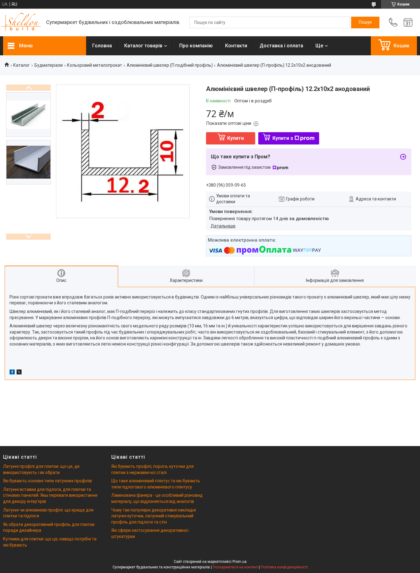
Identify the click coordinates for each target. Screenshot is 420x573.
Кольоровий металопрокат (94, 65)
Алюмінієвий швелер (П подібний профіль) (170, 65)
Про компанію (196, 46)
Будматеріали (48, 65)
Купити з (282, 138)
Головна (102, 46)
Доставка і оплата (281, 46)
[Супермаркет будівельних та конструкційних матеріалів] (22, 22)
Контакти (236, 46)
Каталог (21, 65)
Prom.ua (239, 561)
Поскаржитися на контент (235, 567)
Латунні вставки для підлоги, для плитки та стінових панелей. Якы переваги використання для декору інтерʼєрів (50, 495)
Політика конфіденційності (284, 567)
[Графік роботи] (408, 22)
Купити (235, 138)
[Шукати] (365, 22)
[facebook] (12, 372)
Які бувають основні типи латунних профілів (47, 480)
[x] (19, 372)
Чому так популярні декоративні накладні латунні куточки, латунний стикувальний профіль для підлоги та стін (153, 516)
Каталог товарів (143, 46)
